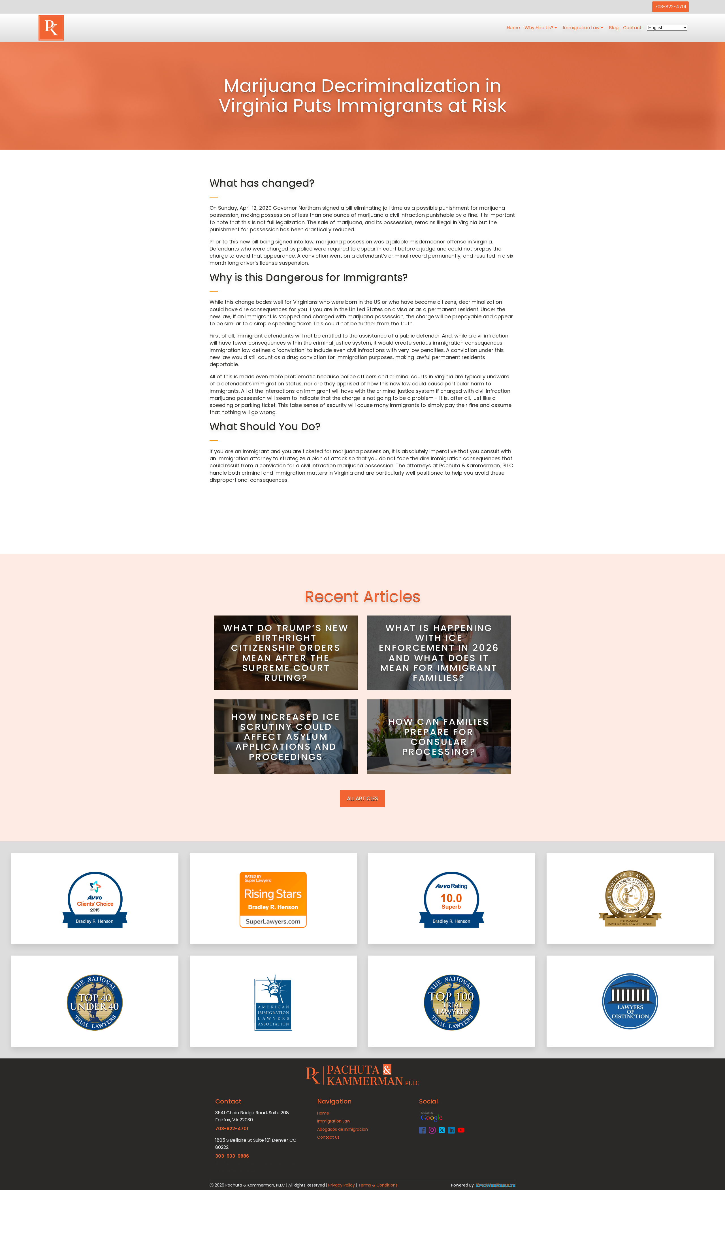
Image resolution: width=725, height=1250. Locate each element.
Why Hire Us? (538, 27)
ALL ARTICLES (362, 798)
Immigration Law (581, 27)
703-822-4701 (670, 6)
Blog (614, 27)
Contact (632, 27)
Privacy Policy (341, 1185)
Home (513, 27)
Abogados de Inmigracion (342, 1129)
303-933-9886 (232, 1156)
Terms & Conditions (378, 1185)
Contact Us (328, 1137)
